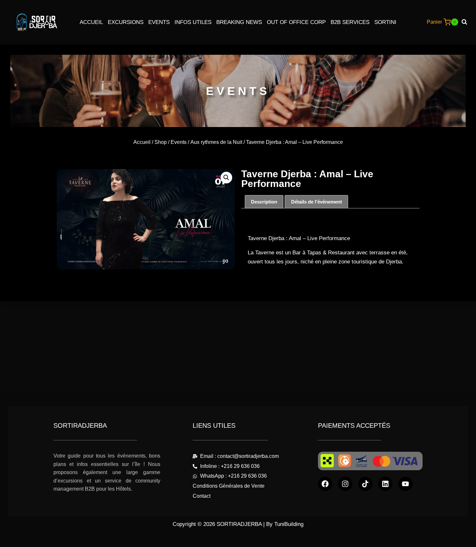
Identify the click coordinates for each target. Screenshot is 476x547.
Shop (160, 142)
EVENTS (238, 91)
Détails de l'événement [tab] (316, 201)
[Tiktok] (365, 484)
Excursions (125, 22)
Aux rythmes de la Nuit (216, 142)
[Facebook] (325, 484)
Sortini (385, 22)
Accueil (91, 22)
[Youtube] (405, 484)
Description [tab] (264, 201)
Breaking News (239, 22)
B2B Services (350, 22)
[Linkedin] (385, 484)
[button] (226, 177)
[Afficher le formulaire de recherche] (466, 22)
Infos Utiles (193, 22)
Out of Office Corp (296, 22)
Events (159, 22)
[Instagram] (345, 484)
